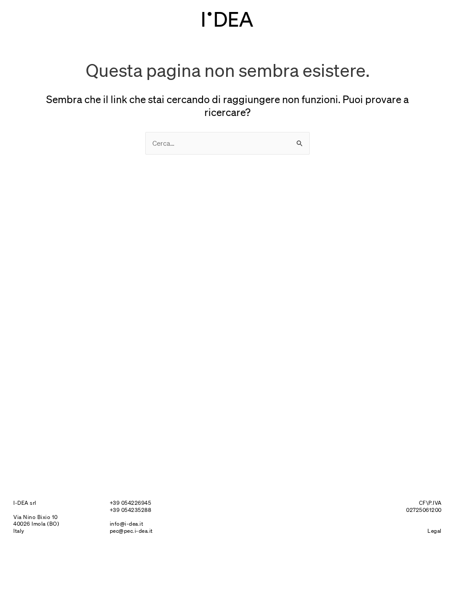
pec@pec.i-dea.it (131, 531)
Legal (434, 531)
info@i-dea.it (127, 523)
